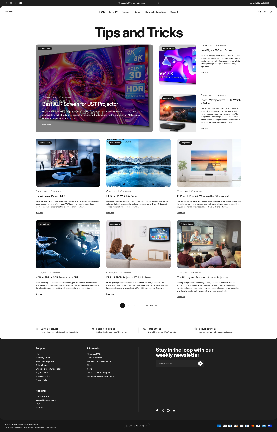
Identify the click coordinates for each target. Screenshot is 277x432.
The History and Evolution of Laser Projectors (202, 277)
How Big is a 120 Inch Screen (217, 50)
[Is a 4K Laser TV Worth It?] (68, 163)
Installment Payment (45, 361)
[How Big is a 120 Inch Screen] (177, 65)
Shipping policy (39, 427)
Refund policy (9, 427)
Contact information (50, 427)
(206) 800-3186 (43, 396)
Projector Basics (187, 224)
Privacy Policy (42, 380)
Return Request (43, 365)
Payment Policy (43, 372)
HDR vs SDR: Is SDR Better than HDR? (57, 277)
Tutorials (39, 407)
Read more (46, 125)
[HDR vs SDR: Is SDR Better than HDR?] (68, 244)
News (89, 369)
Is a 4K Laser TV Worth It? (50, 196)
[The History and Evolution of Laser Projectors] (209, 244)
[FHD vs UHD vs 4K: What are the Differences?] (209, 163)
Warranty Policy (43, 376)
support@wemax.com (46, 400)
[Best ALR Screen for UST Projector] (94, 88)
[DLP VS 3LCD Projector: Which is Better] (138, 244)
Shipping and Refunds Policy (48, 369)
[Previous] (105, 3)
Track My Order (43, 357)
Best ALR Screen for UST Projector (80, 104)
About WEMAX (94, 354)
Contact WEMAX (94, 357)
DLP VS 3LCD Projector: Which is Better (128, 277)
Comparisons (168, 98)
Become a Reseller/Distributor (100, 376)
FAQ (37, 354)
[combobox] (261, 3)
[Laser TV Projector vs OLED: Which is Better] (177, 113)
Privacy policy (18, 427)
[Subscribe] (200, 363)
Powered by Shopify (30, 424)
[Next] (158, 3)
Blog (89, 365)
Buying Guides (45, 48)
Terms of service (28, 427)
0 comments (66, 97)
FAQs (38, 404)
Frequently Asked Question (99, 361)
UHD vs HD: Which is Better (121, 196)
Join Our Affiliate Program (98, 372)
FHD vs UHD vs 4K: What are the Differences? (203, 196)
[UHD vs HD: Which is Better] (138, 163)
